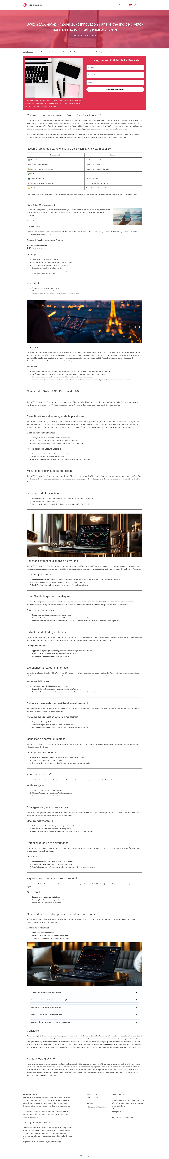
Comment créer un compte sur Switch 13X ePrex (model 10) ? (51, 1022)
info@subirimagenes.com (124, 1117)
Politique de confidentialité (96, 1107)
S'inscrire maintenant (115, 89)
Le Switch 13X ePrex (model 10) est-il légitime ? (47, 1007)
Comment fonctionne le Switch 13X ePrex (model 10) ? (49, 1000)
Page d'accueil (28, 52)
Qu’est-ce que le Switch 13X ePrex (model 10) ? (46, 992)
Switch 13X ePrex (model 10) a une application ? (47, 1014)
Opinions (89, 1103)
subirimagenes (35, 5)
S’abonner (122, 5)
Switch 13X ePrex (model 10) (102, 120)
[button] (143, 4)
